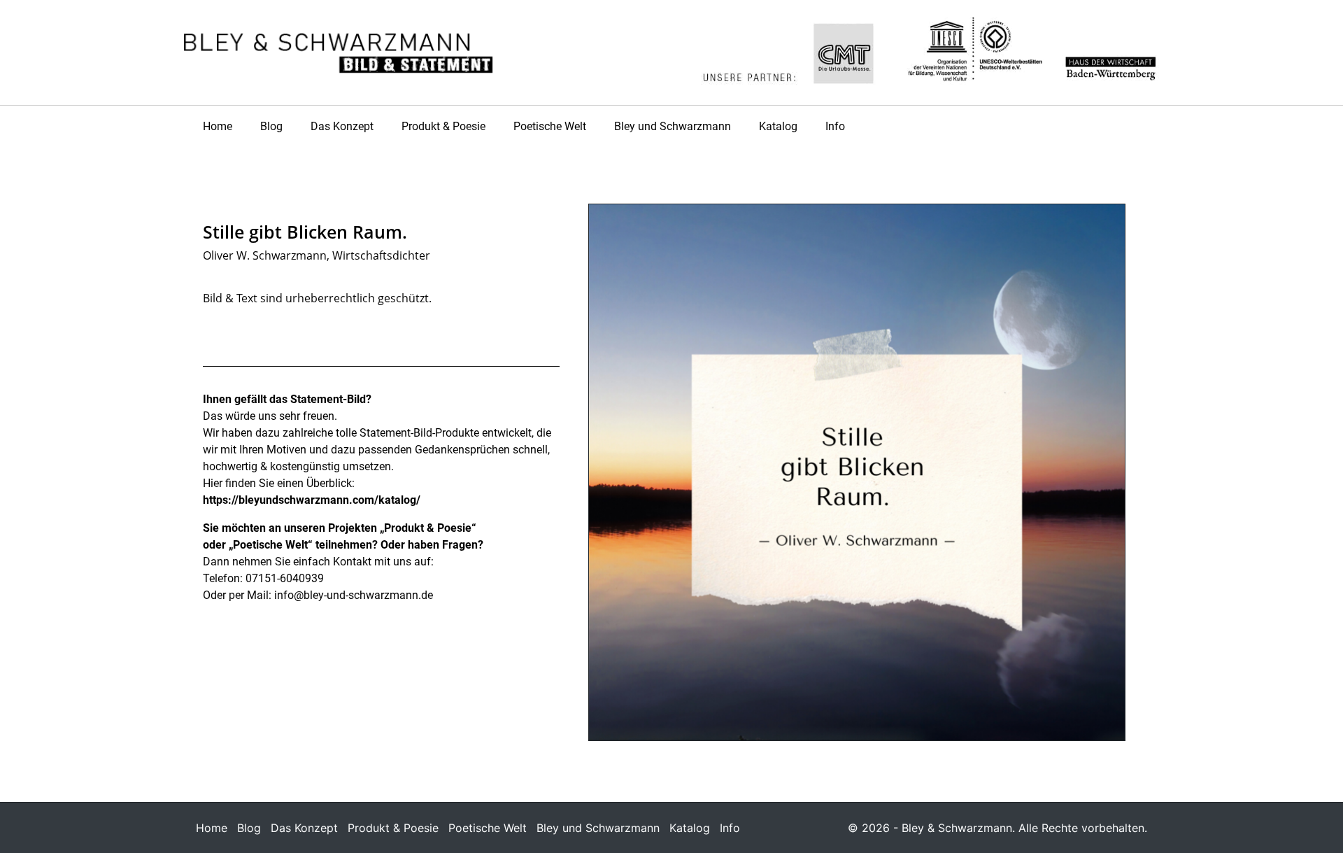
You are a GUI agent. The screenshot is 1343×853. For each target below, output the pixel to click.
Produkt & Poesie (443, 126)
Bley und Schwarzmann (672, 126)
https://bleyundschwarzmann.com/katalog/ (311, 500)
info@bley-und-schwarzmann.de (353, 595)
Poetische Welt (549, 126)
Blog (271, 126)
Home (217, 126)
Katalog (778, 126)
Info (835, 126)
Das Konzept (342, 126)
